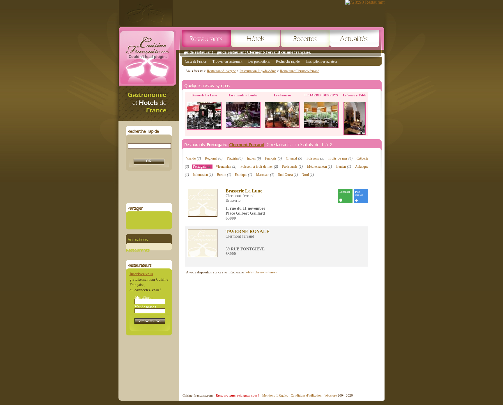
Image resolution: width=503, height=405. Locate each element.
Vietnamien (226, 167)
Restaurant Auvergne (221, 71)
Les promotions (259, 61)
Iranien (343, 167)
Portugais (202, 167)
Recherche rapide (288, 61)
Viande (193, 158)
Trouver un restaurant (227, 61)
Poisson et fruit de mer (259, 167)
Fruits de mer (340, 158)
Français (273, 158)
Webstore (331, 395)
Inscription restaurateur (321, 61)
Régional (213, 158)
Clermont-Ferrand (246, 144)
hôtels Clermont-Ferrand (261, 272)
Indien (254, 158)
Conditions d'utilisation (306, 395)
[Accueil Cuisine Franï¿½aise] (148, 119)
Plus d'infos (359, 193)
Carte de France (195, 61)
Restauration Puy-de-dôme (258, 71)
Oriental (294, 158)
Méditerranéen (319, 167)
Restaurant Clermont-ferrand (299, 71)
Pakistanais (292, 167)
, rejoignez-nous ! (237, 395)
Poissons (315, 158)
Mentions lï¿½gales (275, 395)
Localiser (344, 191)
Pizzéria (235, 158)
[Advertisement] (232, 187)
